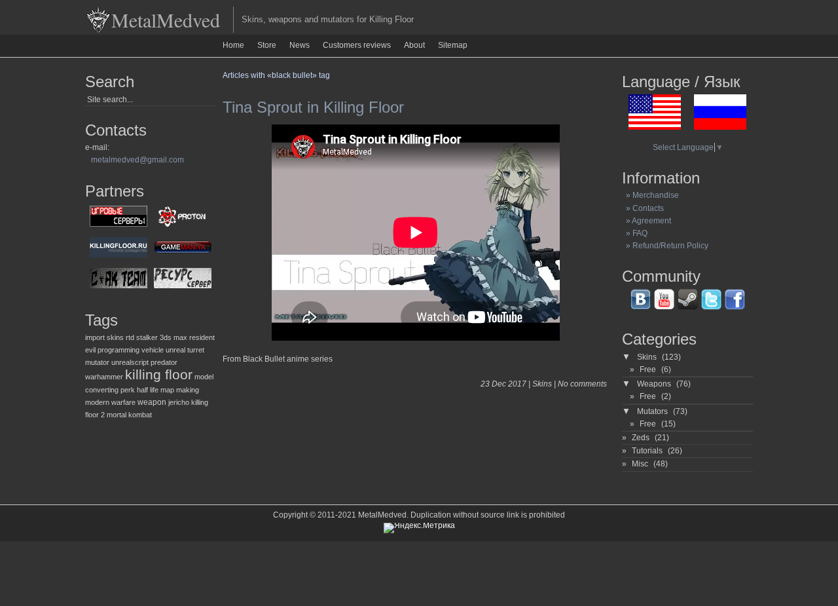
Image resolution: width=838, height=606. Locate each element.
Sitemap (452, 45)
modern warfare (110, 402)
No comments (582, 383)
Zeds (640, 437)
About (414, 45)
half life (147, 390)
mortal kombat (129, 415)
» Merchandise (650, 195)
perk (127, 390)
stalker (147, 337)
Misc (640, 463)
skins (115, 337)
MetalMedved (165, 20)
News (299, 45)
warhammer (104, 377)
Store (266, 45)
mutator (97, 362)
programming (118, 350)
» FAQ (634, 233)
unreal (175, 350)
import (95, 337)
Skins (542, 383)
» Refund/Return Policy (665, 245)
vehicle (152, 350)
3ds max (173, 337)
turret (195, 350)
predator (164, 362)
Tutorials (647, 450)
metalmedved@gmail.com (137, 159)
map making (179, 390)
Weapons (654, 383)
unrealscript (130, 362)
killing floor (158, 375)
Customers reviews (357, 45)
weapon (151, 402)
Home (233, 45)
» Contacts (643, 208)
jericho (178, 402)
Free (648, 369)
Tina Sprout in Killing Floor (313, 107)
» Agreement (646, 220)
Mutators (652, 411)
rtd (130, 337)
